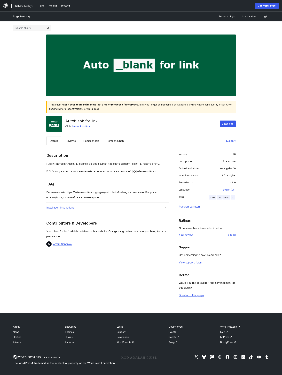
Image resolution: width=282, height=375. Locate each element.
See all (232, 234)
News (16, 332)
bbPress (226, 337)
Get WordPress (267, 5)
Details (54, 140)
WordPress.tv (125, 342)
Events (172, 332)
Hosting (17, 337)
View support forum (190, 262)
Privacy (17, 342)
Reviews (71, 140)
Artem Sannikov (81, 126)
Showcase (70, 326)
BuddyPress (228, 342)
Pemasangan (91, 140)
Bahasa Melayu (52, 357)
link (219, 197)
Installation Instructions (60, 207)
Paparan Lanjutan (189, 206)
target (226, 197)
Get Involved (176, 326)
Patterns (69, 342)
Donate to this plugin (191, 295)
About (16, 326)
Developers (123, 337)
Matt (224, 332)
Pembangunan (115, 140)
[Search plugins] (47, 28)
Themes (69, 332)
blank (212, 197)
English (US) (229, 189)
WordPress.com (230, 326)
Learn (120, 326)
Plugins (69, 337)
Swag (173, 342)
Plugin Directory (21, 16)
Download (228, 123)
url (233, 197)
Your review (186, 234)
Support (231, 140)
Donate (174, 337)
